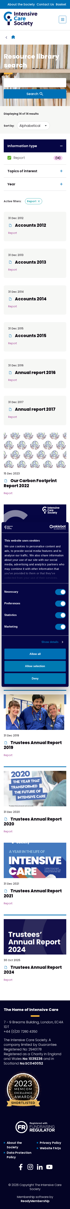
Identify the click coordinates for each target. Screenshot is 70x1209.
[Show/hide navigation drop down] (62, 19)
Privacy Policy (50, 1143)
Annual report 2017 (34, 409)
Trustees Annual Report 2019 (33, 745)
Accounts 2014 (30, 299)
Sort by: (9, 126)
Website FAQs (50, 1148)
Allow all (35, 653)
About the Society (21, 4)
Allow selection (35, 666)
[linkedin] (39, 1167)
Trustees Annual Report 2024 (33, 969)
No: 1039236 (33, 1058)
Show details (49, 641)
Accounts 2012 (30, 225)
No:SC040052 (31, 1063)
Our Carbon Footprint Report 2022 (30, 483)
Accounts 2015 (30, 336)
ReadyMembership (35, 1201)
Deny (35, 678)
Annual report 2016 (35, 373)
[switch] (60, 604)
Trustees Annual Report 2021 (33, 893)
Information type (22, 146)
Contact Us (45, 4)
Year (11, 184)
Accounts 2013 (30, 262)
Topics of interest (22, 171)
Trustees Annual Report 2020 (33, 821)
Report (37, 157)
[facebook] (20, 1167)
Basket (61, 4)
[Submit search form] (35, 94)
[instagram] (30, 1167)
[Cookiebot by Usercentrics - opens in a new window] (50, 527)
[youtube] (49, 1167)
